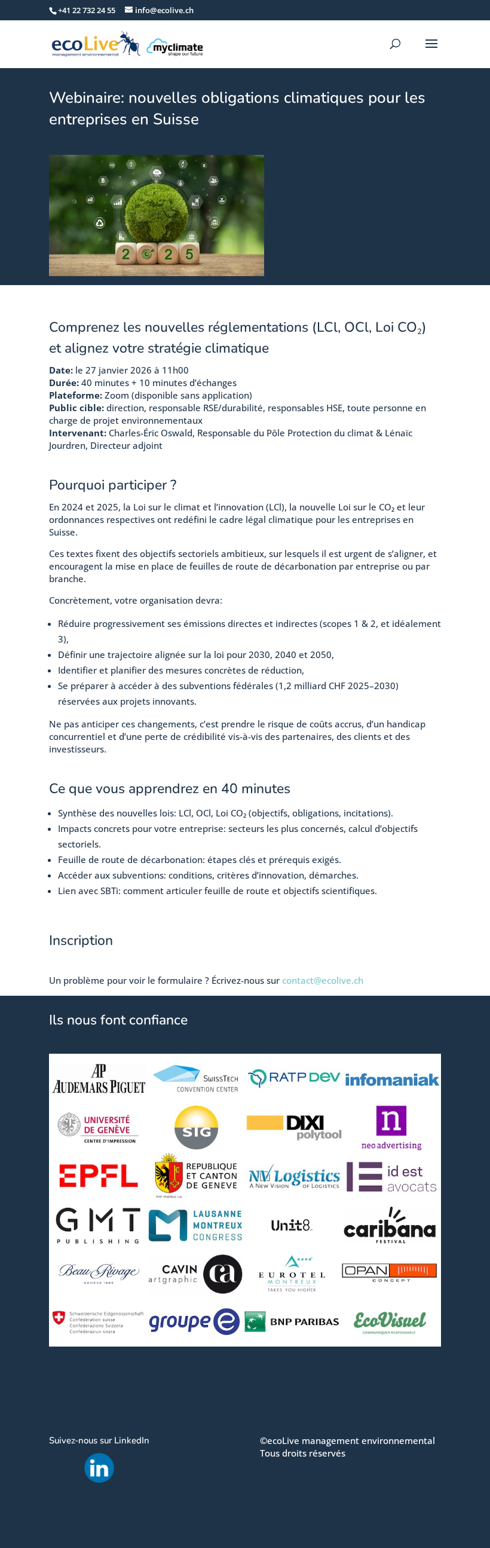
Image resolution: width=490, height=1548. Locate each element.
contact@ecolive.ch (322, 980)
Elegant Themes (221, 1532)
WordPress (307, 1532)
